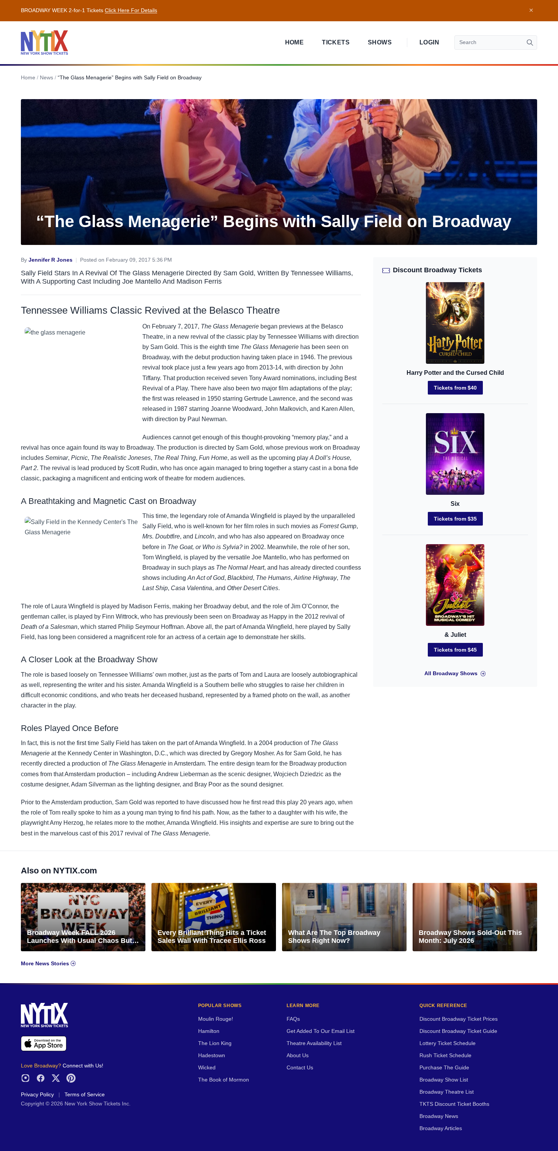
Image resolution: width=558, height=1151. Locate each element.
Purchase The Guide (444, 1067)
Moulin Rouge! (215, 1019)
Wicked (207, 1067)
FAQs (293, 1019)
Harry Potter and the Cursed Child (455, 372)
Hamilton (208, 1031)
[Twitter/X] (55, 1078)
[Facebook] (40, 1078)
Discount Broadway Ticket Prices (458, 1019)
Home (294, 42)
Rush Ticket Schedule (445, 1055)
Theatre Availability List (314, 1043)
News (46, 78)
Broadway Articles (440, 1128)
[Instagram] (25, 1078)
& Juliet (455, 635)
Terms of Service (85, 1094)
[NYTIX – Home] (44, 42)
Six (455, 504)
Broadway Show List (443, 1080)
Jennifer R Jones (50, 260)
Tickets (336, 42)
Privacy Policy (37, 1094)
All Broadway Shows (451, 673)
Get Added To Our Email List (321, 1031)
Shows (380, 42)
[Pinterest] (71, 1078)
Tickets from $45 (455, 650)
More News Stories (46, 963)
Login (429, 42)
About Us (298, 1055)
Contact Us (300, 1067)
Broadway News (438, 1116)
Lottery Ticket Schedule (447, 1043)
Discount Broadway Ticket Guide (458, 1031)
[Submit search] (530, 42)
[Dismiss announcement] (531, 11)
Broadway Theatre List (446, 1092)
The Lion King (215, 1043)
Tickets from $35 (455, 519)
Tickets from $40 (455, 388)
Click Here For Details (131, 10)
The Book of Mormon (223, 1080)
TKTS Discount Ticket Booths (454, 1104)
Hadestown (211, 1055)
